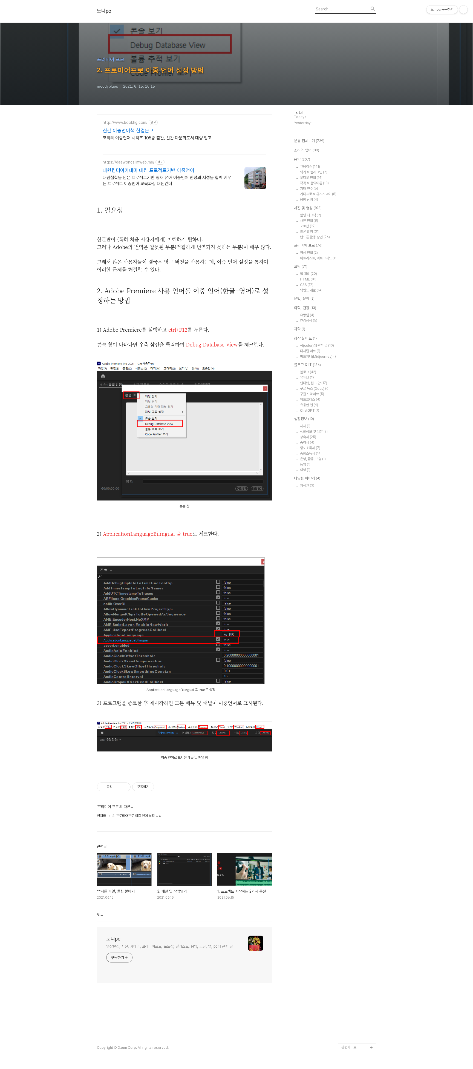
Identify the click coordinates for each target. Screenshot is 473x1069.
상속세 (308, 437)
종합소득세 (311, 453)
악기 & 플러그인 (313, 172)
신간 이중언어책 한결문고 (128, 130)
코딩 (300, 266)
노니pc (104, 11)
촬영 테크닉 (310, 215)
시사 (305, 426)
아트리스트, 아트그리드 (319, 258)
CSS (306, 285)
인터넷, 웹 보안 (313, 383)
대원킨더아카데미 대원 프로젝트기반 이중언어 (148, 170)
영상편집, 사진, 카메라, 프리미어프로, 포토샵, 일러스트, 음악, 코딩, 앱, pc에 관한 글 (169, 946)
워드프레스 (310, 399)
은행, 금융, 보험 (313, 459)
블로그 (308, 372)
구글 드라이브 (312, 394)
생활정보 (304, 419)
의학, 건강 (305, 308)
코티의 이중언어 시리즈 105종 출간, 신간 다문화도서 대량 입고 (157, 138)
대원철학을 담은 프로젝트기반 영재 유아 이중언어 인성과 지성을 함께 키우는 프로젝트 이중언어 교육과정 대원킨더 (167, 180)
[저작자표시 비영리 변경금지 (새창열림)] (161, 787)
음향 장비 (309, 199)
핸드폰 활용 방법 (315, 237)
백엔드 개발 (311, 290)
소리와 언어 (306, 150)
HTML (308, 279)
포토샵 (308, 226)
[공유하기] (117, 787)
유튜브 (308, 378)
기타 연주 (309, 189)
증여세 (307, 442)
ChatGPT (309, 410)
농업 (305, 464)
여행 (305, 470)
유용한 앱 (309, 405)
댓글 (100, 914)
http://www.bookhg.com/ (125, 122)
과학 (299, 329)
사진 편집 (309, 221)
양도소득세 (310, 448)
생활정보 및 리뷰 (314, 431)
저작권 (307, 485)
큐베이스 (310, 167)
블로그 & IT (307, 365)
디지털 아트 (310, 351)
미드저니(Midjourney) (319, 356)
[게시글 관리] (124, 787)
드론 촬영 (309, 232)
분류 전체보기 (309, 141)
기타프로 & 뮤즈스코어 (318, 194)
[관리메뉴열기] (463, 9)
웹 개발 (308, 274)
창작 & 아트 (306, 338)
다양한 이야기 (307, 478)
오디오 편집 (311, 178)
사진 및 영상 (308, 208)
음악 (302, 159)
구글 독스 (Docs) (315, 388)
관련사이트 (348, 1047)
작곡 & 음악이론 (314, 183)
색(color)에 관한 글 (317, 345)
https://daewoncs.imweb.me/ (128, 162)
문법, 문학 (304, 298)
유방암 (307, 315)
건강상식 (308, 321)
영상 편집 (309, 253)
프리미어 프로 (308, 245)
